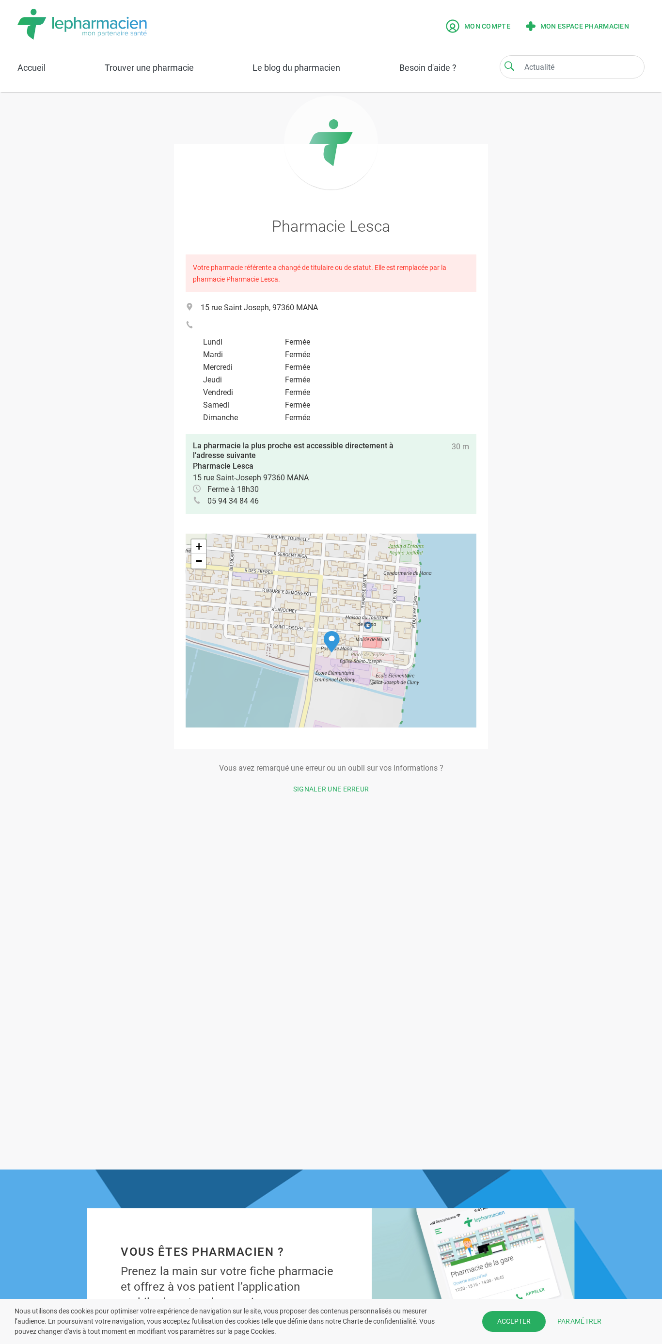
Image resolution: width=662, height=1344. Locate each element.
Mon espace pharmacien (584, 26)
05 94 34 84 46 (233, 501)
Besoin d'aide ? (428, 68)
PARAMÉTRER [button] (579, 1321)
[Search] (509, 66)
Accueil (31, 68)
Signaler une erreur (331, 789)
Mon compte (487, 26)
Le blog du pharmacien (296, 68)
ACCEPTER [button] (514, 1321)
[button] (332, 642)
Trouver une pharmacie (149, 68)
